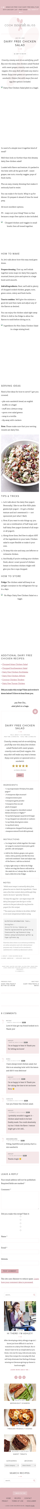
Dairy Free (5, 966)
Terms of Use (17, 1501)
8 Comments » (20, 971)
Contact (28, 1498)
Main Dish (11, 968)
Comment (6, 1189)
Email (4, 1248)
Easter (12, 966)
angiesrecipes (11, 1139)
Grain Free (34, 966)
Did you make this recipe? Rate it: (15, 1214)
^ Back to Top (20, 1493)
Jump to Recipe (20, 54)
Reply (23, 1022)
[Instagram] (24, 1377)
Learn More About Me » (19, 1370)
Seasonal (33, 968)
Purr (32, 1506)
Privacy (5, 1501)
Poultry (17, 968)
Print (20, 775)
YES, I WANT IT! (33, 10)
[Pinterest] (20, 1377)
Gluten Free (26, 966)
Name (4, 1236)
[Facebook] (16, 1377)
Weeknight (20, 969)
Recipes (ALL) (25, 968)
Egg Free (18, 966)
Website (4, 1259)
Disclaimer (31, 1501)
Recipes (18, 1498)
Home (8, 1498)
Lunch (5, 968)
